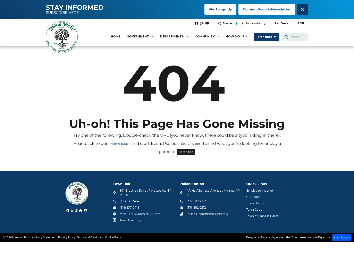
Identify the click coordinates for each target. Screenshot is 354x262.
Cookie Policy (113, 237)
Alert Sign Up (220, 9)
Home (115, 36)
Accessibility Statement (42, 237)
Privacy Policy (66, 237)
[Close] (302, 9)
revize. (280, 237)
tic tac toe (185, 152)
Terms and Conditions (90, 237)
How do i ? (235, 36)
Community (205, 36)
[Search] (286, 37)
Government (138, 36)
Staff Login (342, 237)
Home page (119, 144)
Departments (172, 36)
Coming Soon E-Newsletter (267, 9)
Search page (190, 144)
